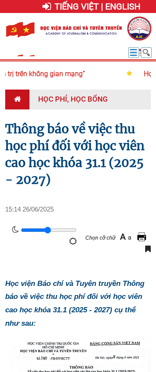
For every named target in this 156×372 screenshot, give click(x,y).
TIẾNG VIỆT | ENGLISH (97, 6)
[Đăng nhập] (46, 7)
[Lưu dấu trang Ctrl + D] (148, 248)
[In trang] (143, 236)
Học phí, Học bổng (73, 99)
